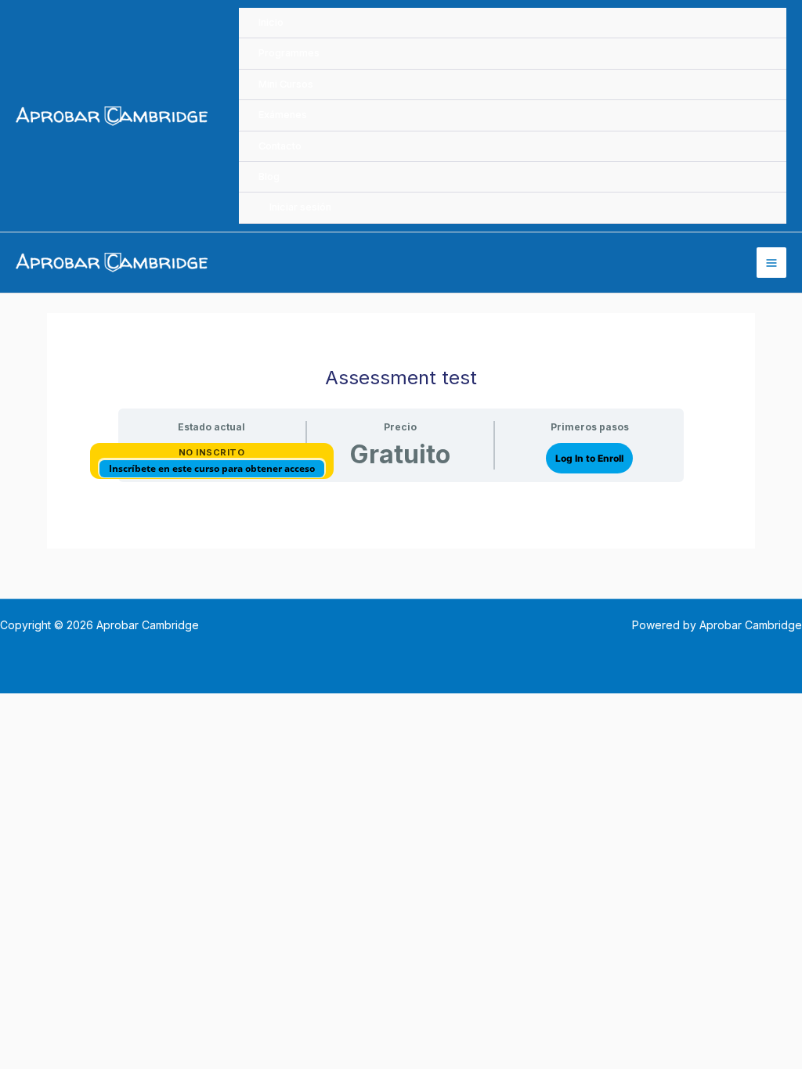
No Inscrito (212, 452)
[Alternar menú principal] (771, 262)
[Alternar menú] (755, 88)
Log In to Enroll (589, 458)
